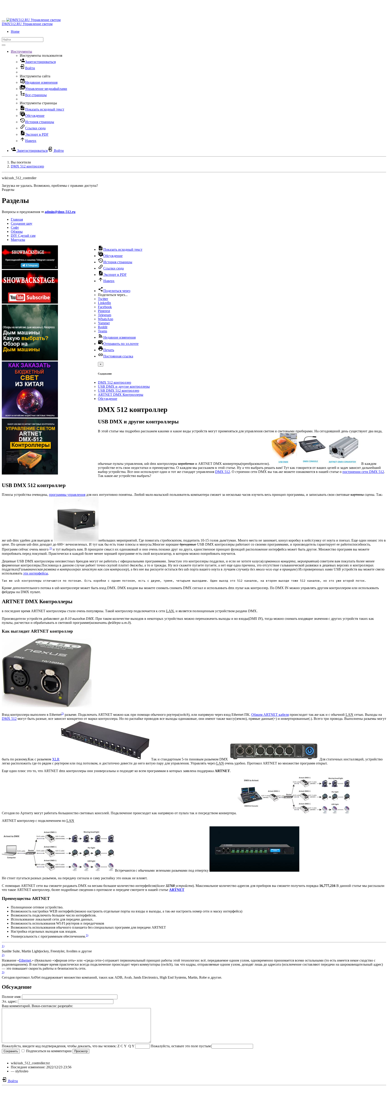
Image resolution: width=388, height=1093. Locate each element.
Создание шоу (21, 223)
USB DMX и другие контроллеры (124, 386)
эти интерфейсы (35, 573)
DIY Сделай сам (23, 235)
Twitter (103, 299)
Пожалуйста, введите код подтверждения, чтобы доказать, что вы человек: (59, 1046)
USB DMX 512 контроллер (118, 390)
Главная (17, 219)
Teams (102, 331)
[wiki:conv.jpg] (315, 464)
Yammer (104, 323)
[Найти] (3, 45)
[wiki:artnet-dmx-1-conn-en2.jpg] (294, 813)
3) (87, 935)
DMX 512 (222, 472)
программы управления (67, 494)
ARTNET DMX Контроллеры (120, 394)
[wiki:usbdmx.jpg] (76, 540)
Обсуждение (107, 399)
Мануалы (18, 240)
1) (50, 548)
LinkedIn (104, 303)
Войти (12, 1081)
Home (15, 31)
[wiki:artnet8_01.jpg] (254, 870)
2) (62, 713)
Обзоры (17, 231)
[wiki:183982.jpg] (274, 759)
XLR (56, 759)
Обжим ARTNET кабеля (270, 714)
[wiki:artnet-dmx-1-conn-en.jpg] (58, 870)
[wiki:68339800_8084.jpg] (47, 706)
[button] (21, 51)
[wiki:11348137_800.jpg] (105, 759)
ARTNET (176, 890)
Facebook (105, 307)
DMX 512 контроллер (27, 166)
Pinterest (104, 311)
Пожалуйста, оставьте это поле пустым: (181, 1046)
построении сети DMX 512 (363, 472)
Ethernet (25, 960)
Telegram (104, 315)
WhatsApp (105, 319)
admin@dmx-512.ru (60, 212)
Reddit (102, 327)
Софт (15, 227)
